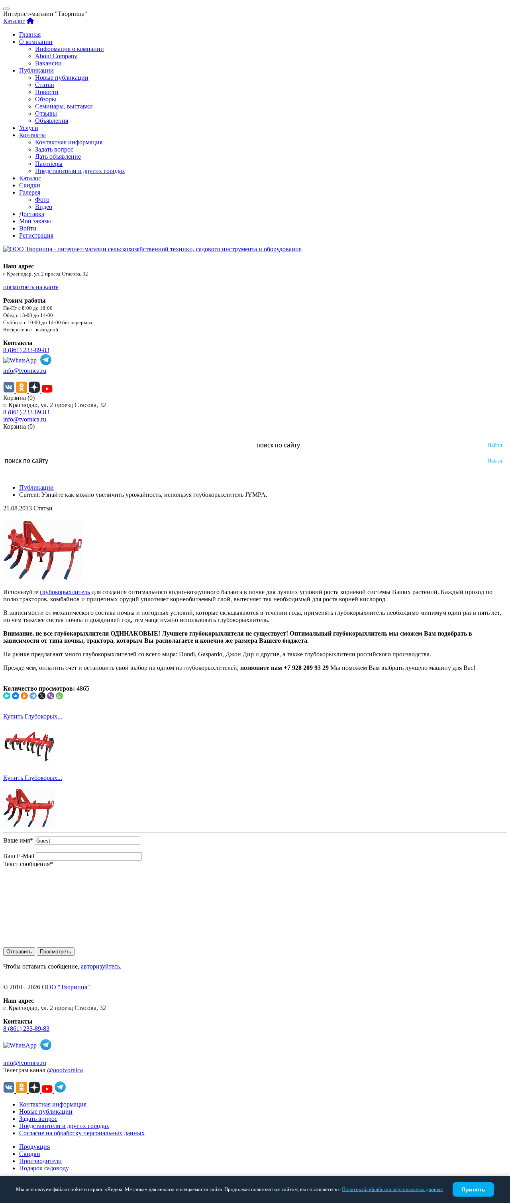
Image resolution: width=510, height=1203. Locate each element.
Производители (40, 1161)
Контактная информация (68, 142)
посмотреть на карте (31, 287)
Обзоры (45, 99)
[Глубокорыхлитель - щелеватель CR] (29, 764)
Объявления (51, 120)
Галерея (29, 192)
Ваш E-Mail (18, 856)
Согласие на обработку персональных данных (82, 1133)
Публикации (36, 70)
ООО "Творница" (66, 987)
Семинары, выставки (64, 106)
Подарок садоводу (44, 1168)
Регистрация (36, 235)
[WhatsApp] (59, 695)
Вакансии (48, 63)
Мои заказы (35, 221)
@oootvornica (65, 1070)
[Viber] (50, 695)
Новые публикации (61, 77)
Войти (28, 228)
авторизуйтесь (100, 966)
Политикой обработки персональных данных (392, 1189)
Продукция (34, 1146)
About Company (56, 56)
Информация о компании (69, 48)
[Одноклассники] (24, 695)
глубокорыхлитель (65, 592)
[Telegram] (33, 695)
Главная (30, 34)
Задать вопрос (54, 149)
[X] (41, 695)
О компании (36, 41)
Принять (473, 1189)
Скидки (29, 185)
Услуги (28, 127)
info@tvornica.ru (24, 370)
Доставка (31, 214)
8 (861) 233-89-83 (26, 350)
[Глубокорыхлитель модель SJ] (29, 825)
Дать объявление (58, 156)
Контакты (32, 135)
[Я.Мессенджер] (6, 695)
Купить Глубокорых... (32, 716)
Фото (42, 199)
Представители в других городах (80, 170)
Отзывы (46, 113)
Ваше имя (18, 840)
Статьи (44, 84)
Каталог (14, 21)
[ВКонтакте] (15, 695)
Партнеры (49, 163)
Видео (43, 206)
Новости (47, 92)
